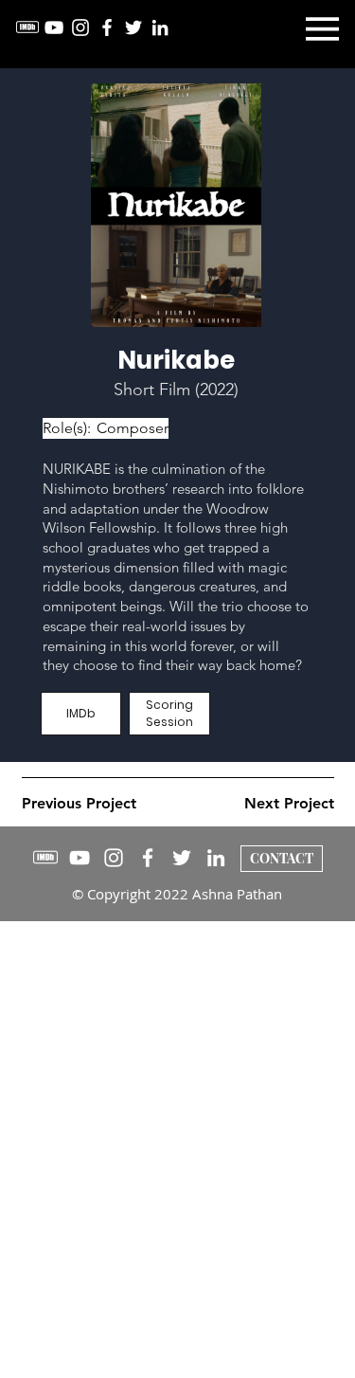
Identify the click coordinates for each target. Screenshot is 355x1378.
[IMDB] (27, 27)
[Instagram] (80, 27)
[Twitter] (133, 27)
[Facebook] (107, 27)
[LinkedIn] (160, 27)
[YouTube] (54, 27)
